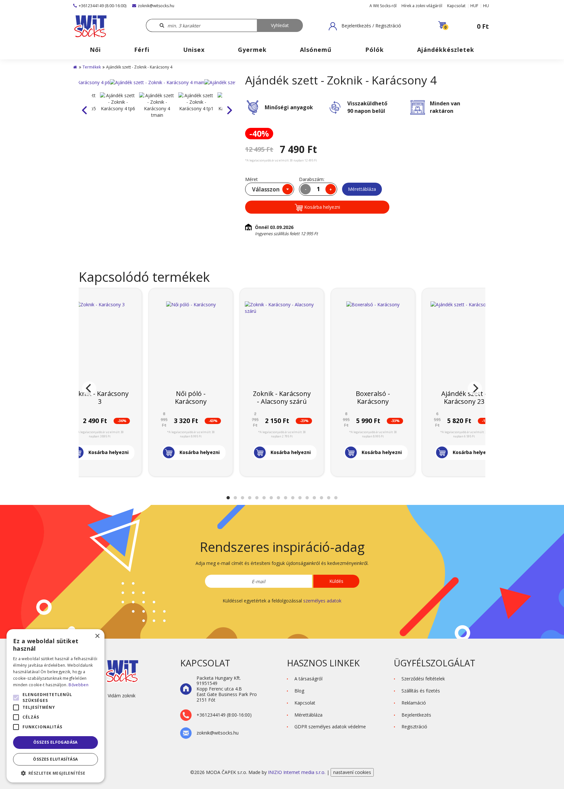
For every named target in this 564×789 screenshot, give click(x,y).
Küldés (336, 581)
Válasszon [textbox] (266, 189)
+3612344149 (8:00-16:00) (102, 5)
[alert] (55, 705)
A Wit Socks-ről (383, 5)
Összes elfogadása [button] (55, 742)
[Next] (475, 388)
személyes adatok (322, 601)
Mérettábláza (362, 189)
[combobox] (269, 189)
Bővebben (78, 685)
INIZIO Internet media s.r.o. (297, 772)
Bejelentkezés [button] (416, 715)
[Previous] (89, 388)
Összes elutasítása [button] (55, 759)
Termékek (92, 67)
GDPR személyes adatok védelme (330, 726)
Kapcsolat (456, 5)
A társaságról (308, 678)
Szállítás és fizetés (420, 691)
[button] (365, 26)
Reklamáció (413, 703)
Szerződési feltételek (423, 678)
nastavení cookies (352, 772)
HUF (474, 5)
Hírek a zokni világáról (421, 5)
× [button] (97, 636)
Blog (299, 691)
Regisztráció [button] (414, 726)
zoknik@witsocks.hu (156, 5)
